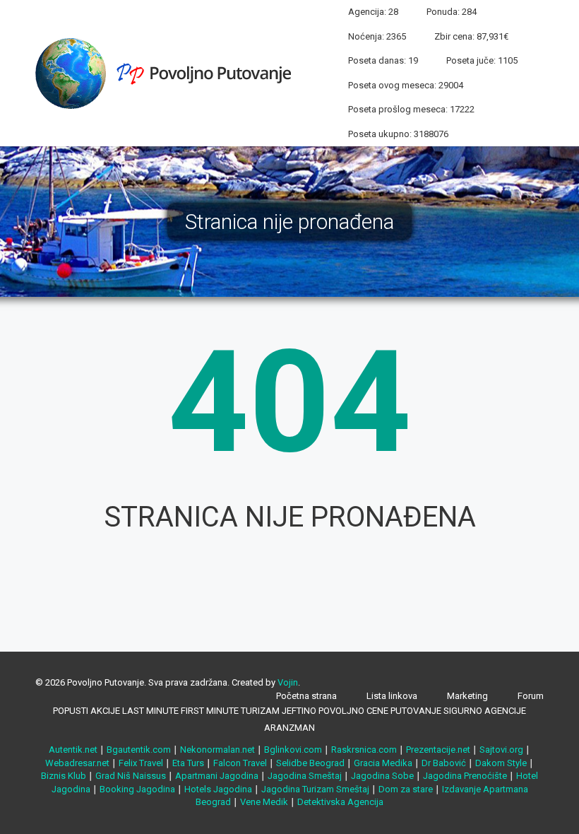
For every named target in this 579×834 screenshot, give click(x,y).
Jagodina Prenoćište (465, 775)
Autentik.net (73, 749)
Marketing (467, 696)
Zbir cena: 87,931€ (471, 36)
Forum (531, 696)
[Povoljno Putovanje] (168, 72)
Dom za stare (405, 789)
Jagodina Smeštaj (305, 775)
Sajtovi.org (501, 749)
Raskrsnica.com (364, 749)
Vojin (287, 682)
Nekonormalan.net (217, 749)
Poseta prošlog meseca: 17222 (411, 109)
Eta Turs (188, 763)
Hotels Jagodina (218, 789)
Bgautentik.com (139, 749)
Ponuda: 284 (451, 11)
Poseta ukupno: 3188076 (398, 134)
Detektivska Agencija (340, 802)
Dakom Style (501, 763)
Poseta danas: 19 (383, 60)
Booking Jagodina (137, 789)
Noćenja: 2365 (377, 36)
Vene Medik (264, 802)
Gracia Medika (383, 763)
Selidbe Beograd (310, 763)
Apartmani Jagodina (216, 775)
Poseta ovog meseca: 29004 (405, 85)
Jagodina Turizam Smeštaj (315, 789)
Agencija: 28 (373, 11)
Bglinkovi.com (293, 749)
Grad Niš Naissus (130, 775)
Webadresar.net (77, 763)
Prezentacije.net (438, 749)
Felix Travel (141, 763)
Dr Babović (444, 763)
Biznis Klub (63, 775)
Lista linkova (391, 696)
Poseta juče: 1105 (482, 60)
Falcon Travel (240, 763)
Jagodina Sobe (382, 775)
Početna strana (306, 696)
